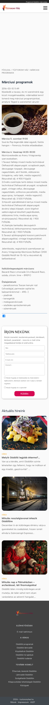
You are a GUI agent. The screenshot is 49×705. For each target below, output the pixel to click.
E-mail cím (8, 359)
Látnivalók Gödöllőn (24, 675)
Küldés (24, 393)
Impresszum (23, 702)
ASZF (32, 702)
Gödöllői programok (24, 644)
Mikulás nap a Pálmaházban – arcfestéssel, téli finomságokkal (19, 584)
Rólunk (13, 702)
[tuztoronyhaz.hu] (11, 8)
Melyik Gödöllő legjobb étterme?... (21, 457)
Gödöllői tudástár (24, 658)
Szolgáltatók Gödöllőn (24, 678)
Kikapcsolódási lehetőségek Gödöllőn (24, 682)
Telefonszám (8, 353)
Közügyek (24, 685)
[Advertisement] (24, 38)
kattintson (28, 632)
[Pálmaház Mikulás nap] (24, 557)
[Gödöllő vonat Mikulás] (24, 494)
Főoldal (6, 70)
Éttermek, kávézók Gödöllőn (24, 671)
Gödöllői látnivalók (24, 648)
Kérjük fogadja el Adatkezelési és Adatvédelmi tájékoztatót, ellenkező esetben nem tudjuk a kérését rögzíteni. (23, 380)
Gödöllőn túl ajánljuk (24, 655)
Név (5, 347)
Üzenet (6, 365)
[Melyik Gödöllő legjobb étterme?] (24, 433)
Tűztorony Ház (20, 70)
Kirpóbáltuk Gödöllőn (24, 651)
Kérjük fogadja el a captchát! (16, 388)
